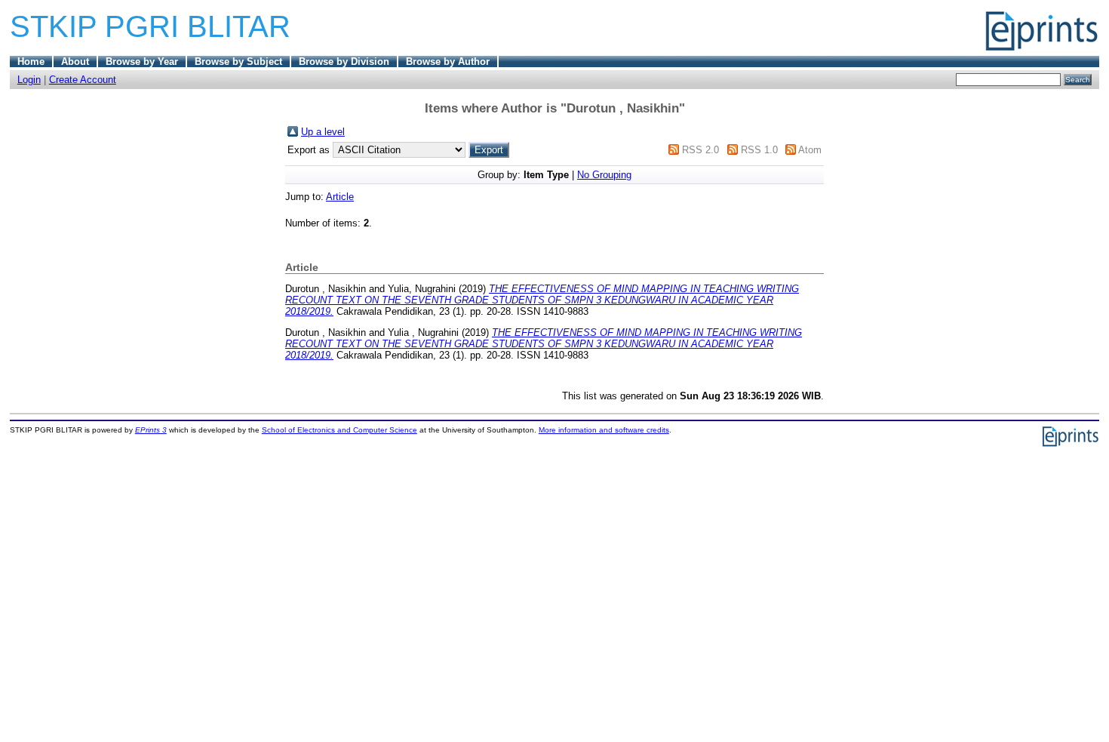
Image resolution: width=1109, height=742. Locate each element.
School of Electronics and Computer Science (339, 430)
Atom (810, 149)
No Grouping (604, 174)
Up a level (323, 131)
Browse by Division (344, 61)
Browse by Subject (238, 61)
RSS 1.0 (759, 149)
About (75, 61)
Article (340, 196)
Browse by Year (142, 61)
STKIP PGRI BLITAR (150, 26)
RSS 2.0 (700, 149)
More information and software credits (604, 430)
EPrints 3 (151, 430)
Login (29, 79)
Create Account (82, 79)
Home (31, 61)
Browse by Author (448, 61)
